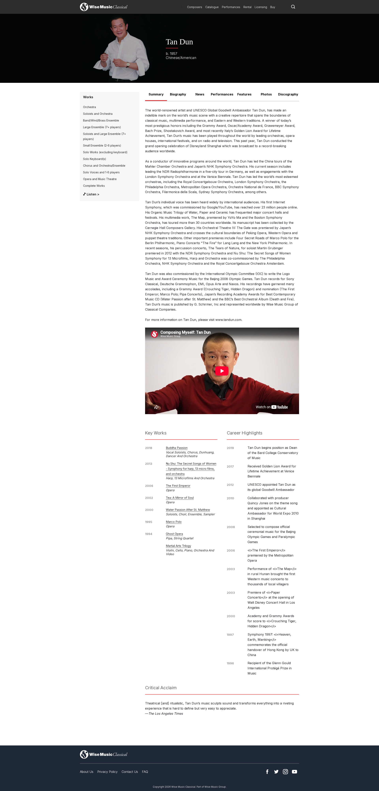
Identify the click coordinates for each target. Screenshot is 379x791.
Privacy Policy (107, 772)
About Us (86, 772)
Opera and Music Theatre (100, 179)
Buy (272, 7)
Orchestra (89, 107)
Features (244, 94)
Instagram (285, 771)
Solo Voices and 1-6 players (101, 172)
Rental (247, 7)
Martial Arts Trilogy (178, 546)
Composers (194, 7)
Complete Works (94, 185)
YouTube (294, 771)
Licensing (261, 7)
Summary (156, 94)
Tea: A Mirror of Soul (180, 498)
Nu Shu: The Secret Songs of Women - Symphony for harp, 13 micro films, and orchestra (191, 469)
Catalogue (212, 7)
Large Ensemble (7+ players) (102, 127)
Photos (266, 94)
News (199, 94)
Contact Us (130, 772)
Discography (288, 94)
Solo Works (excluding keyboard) (105, 152)
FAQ (145, 772)
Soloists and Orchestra (98, 113)
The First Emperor (178, 485)
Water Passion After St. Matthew (188, 510)
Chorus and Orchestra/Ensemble (104, 165)
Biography (178, 94)
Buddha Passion (177, 448)
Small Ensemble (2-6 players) (102, 145)
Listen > (93, 194)
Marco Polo (174, 522)
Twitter (276, 771)
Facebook (267, 771)
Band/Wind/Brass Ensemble (101, 120)
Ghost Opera (174, 534)
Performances (231, 7)
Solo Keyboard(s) (94, 159)
